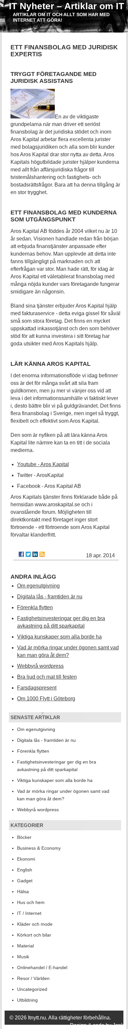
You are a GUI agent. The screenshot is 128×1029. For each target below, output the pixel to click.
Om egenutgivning (38, 586)
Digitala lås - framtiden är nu (49, 596)
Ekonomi (26, 859)
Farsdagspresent (36, 687)
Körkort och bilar (34, 935)
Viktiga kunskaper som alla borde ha (59, 637)
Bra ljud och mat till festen (47, 677)
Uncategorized (32, 989)
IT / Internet (29, 913)
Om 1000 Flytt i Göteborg (46, 698)
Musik (23, 956)
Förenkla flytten (35, 607)
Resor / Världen (33, 978)
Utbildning (27, 1000)
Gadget (24, 880)
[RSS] (42, 554)
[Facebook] (21, 554)
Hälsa (23, 891)
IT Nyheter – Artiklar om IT (66, 6)
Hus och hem (31, 902)
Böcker (24, 837)
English (24, 869)
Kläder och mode (35, 924)
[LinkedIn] (35, 554)
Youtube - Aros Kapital (43, 464)
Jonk (118, 1025)
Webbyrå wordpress (40, 666)
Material (25, 945)
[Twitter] (28, 554)
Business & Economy (39, 848)
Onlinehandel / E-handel (42, 967)
